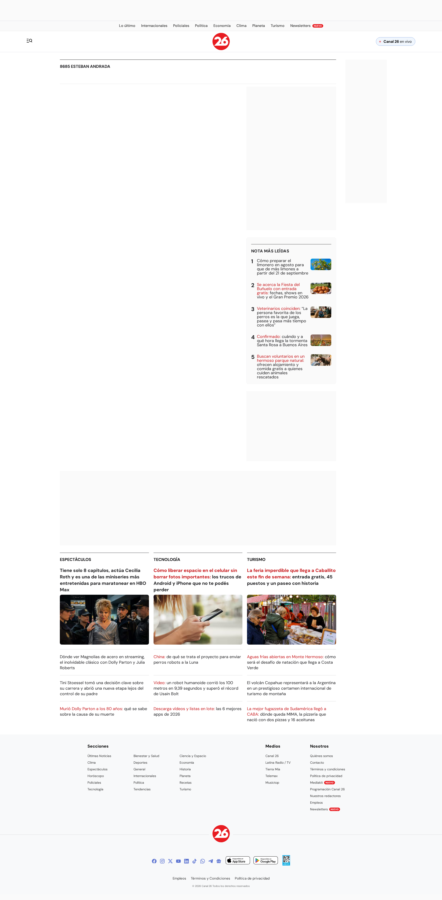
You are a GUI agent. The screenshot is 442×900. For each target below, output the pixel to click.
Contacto (317, 762)
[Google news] (218, 861)
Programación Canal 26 (327, 789)
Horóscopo (95, 776)
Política (139, 782)
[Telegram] (210, 861)
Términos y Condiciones (210, 878)
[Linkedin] (186, 861)
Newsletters (324, 809)
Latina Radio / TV (278, 762)
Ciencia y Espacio (193, 756)
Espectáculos (75, 559)
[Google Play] (265, 861)
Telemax (271, 776)
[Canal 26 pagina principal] (221, 48)
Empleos (316, 802)
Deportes (140, 762)
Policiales (94, 782)
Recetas (186, 782)
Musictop (272, 782)
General (139, 769)
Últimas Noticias (99, 756)
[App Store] (238, 861)
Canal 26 (272, 756)
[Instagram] (162, 861)
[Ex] (170, 861)
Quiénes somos (321, 756)
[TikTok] (194, 861)
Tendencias (142, 789)
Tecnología (167, 559)
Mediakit (322, 782)
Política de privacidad (326, 776)
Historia (185, 769)
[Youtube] (178, 861)
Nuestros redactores (325, 796)
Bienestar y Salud (146, 756)
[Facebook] (154, 861)
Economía (187, 762)
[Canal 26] (221, 834)
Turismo (256, 559)
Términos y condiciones (327, 769)
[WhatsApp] (202, 861)
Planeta (185, 776)
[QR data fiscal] (286, 864)
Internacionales (145, 776)
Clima (91, 762)
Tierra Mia (272, 769)
